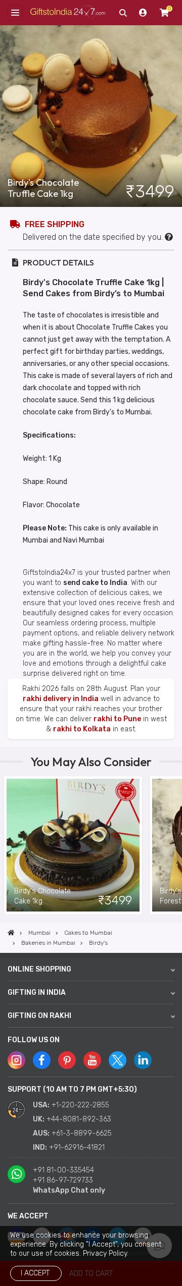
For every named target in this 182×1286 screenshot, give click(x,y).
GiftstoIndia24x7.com (67, 12)
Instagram (16, 1060)
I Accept (35, 1273)
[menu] (15, 12)
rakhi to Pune (117, 719)
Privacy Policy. (105, 1253)
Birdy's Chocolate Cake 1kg (42, 896)
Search (123, 13)
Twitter (117, 1060)
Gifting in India (37, 992)
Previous (7, 845)
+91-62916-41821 (77, 1147)
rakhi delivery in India (61, 698)
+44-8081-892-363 (79, 1119)
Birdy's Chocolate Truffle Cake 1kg (43, 188)
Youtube (92, 1060)
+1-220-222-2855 (80, 1105)
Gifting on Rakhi (39, 1015)
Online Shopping (39, 969)
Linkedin (143, 1060)
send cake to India (95, 582)
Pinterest (67, 1060)
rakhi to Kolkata (82, 729)
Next (174, 845)
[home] (11, 932)
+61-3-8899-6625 (82, 1133)
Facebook (42, 1060)
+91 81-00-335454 (63, 1170)
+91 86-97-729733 (63, 1180)
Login (143, 13)
